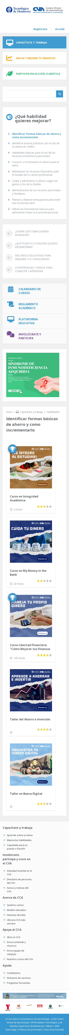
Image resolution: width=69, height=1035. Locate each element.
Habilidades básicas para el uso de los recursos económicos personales (33, 154)
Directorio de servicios (19, 977)
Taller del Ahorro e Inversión (30, 719)
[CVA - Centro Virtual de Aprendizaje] (34, 13)
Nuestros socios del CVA (20, 959)
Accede (60, 29)
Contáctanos (14, 973)
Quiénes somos (15, 905)
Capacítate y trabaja (31, 42)
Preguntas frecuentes (18, 982)
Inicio (9, 412)
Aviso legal (10, 1029)
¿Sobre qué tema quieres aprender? (32, 233)
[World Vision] (29, 1005)
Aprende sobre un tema (20, 835)
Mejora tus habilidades (19, 840)
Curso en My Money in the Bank (28, 573)
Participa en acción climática (38, 73)
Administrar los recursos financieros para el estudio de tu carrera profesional (35, 173)
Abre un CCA (13, 937)
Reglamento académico (28, 306)
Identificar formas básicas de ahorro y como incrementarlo (36, 135)
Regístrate (40, 29)
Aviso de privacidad (54, 1029)
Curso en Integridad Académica (24, 498)
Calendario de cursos (30, 291)
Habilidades (53, 412)
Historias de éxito (16, 915)
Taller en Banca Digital (26, 794)
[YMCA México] (8, 1007)
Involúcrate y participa (30, 336)
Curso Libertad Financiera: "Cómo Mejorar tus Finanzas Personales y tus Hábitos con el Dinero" (30, 647)
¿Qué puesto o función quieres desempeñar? (36, 245)
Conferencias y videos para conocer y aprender (33, 269)
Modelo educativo (16, 910)
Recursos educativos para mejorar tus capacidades (33, 257)
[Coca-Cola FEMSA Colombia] (39, 1006)
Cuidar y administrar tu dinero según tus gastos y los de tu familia (35, 182)
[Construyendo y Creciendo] (18, 1007)
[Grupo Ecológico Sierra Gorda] (50, 1006)
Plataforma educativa (28, 321)
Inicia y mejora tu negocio (35, 58)
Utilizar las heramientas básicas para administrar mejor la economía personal (35, 210)
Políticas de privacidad (30, 1029)
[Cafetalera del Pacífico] (61, 1005)
